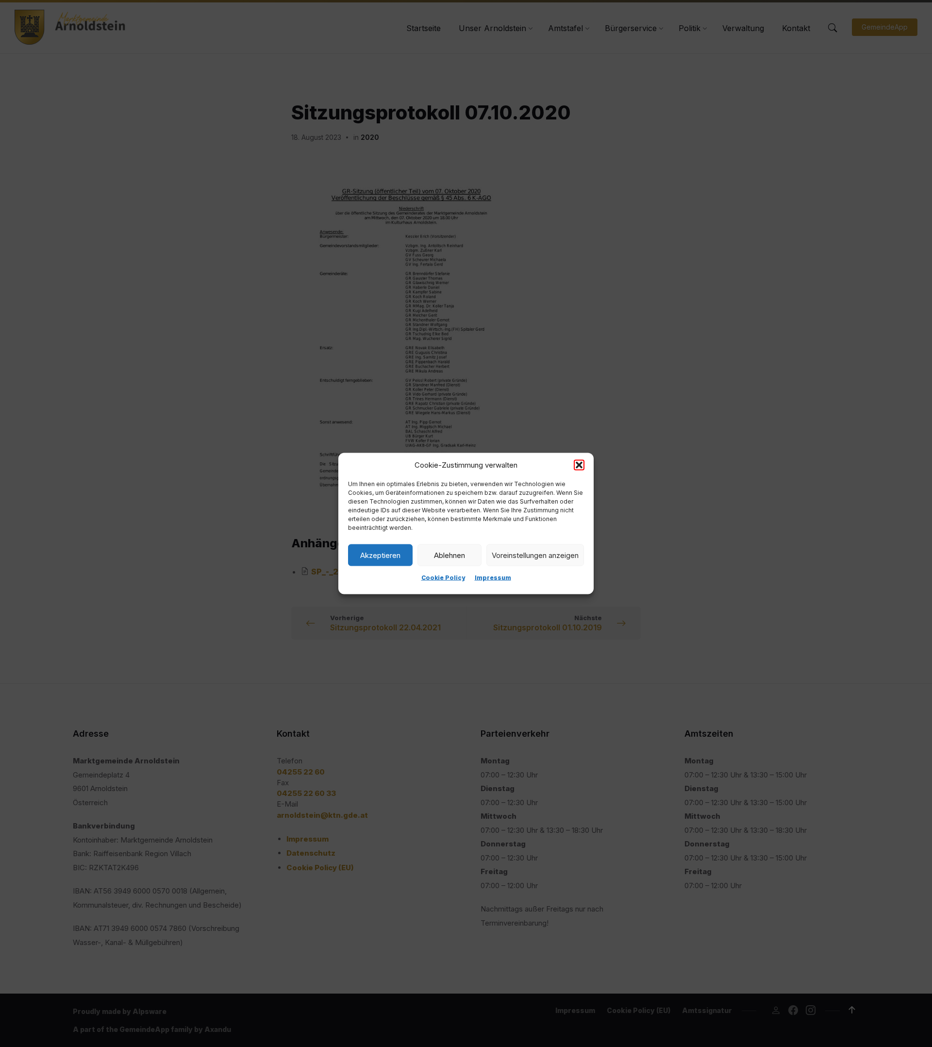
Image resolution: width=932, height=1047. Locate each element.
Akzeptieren (380, 554)
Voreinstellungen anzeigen (535, 554)
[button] (579, 465)
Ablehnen (449, 554)
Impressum (493, 577)
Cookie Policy (443, 577)
